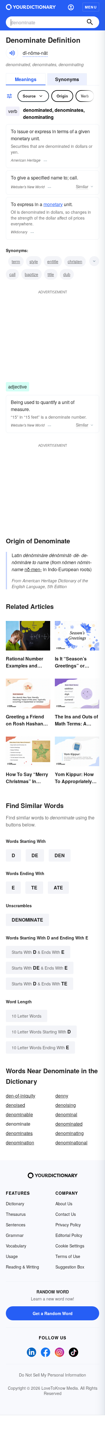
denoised (15, 1105)
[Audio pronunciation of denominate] (12, 53)
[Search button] (90, 22)
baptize (31, 274)
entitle (52, 261)
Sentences (15, 1225)
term (16, 261)
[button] (70, 7)
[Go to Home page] (31, 7)
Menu (91, 7)
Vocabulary (16, 1246)
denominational (71, 1142)
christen (75, 261)
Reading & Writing (22, 1267)
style (33, 261)
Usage (12, 1256)
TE (34, 887)
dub (66, 274)
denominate (27, 919)
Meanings (25, 79)
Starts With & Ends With (38, 952)
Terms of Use (67, 1256)
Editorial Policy (68, 1235)
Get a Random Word (53, 1313)
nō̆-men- (33, 569)
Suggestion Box (69, 1267)
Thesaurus (16, 1214)
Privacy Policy (68, 1225)
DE (35, 855)
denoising (65, 1105)
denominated (69, 1123)
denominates (19, 1133)
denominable (19, 1114)
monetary (53, 204)
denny (61, 1095)
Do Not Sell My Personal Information (52, 1375)
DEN (60, 855)
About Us (63, 1203)
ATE (58, 887)
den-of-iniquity (20, 1095)
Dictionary (15, 1203)
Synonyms (67, 79)
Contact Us (65, 1214)
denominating (69, 1133)
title (51, 274)
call (12, 274)
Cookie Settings (69, 1246)
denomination (20, 1142)
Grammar (15, 1235)
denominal (66, 1114)
